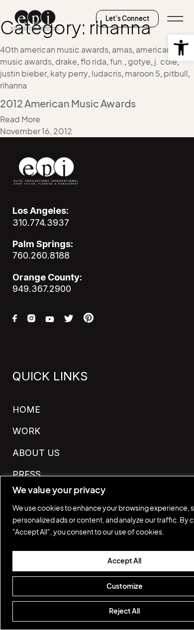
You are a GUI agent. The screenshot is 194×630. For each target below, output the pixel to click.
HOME (26, 409)
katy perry (69, 74)
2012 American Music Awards (68, 104)
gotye (139, 62)
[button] (181, 48)
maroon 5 (142, 74)
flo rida (93, 62)
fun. (117, 62)
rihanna (13, 85)
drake (66, 62)
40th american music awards (54, 50)
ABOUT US (36, 453)
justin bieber (23, 74)
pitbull (176, 74)
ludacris (106, 74)
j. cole (165, 62)
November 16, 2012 (36, 131)
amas (122, 50)
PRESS (26, 474)
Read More (20, 119)
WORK (26, 431)
